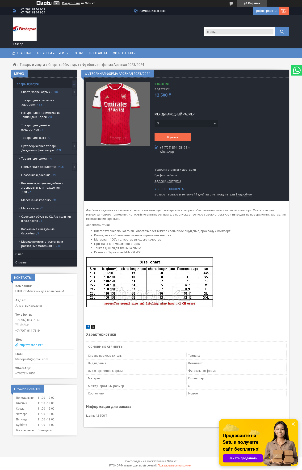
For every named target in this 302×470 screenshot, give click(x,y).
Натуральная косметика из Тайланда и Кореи (40, 115)
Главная (24, 53)
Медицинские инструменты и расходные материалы (42, 244)
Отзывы (21, 262)
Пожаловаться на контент (175, 465)
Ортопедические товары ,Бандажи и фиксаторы (39, 148)
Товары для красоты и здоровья (37, 102)
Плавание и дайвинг (35, 175)
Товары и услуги (50, 53)
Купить (172, 137)
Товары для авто (33, 138)
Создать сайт (71, 3)
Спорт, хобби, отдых (63, 65)
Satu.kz (172, 461)
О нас (79, 53)
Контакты (98, 53)
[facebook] (88, 327)
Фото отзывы (124, 53)
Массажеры (30, 208)
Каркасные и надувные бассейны (38, 231)
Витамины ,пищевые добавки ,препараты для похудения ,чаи (42, 188)
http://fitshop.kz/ (31, 345)
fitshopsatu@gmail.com (31, 359)
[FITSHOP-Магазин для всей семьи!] (25, 29)
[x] (93, 327)
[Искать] (282, 31)
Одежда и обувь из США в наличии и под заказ (46, 219)
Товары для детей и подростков (35, 127)
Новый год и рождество (39, 167)
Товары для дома (34, 158)
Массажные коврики (36, 200)
